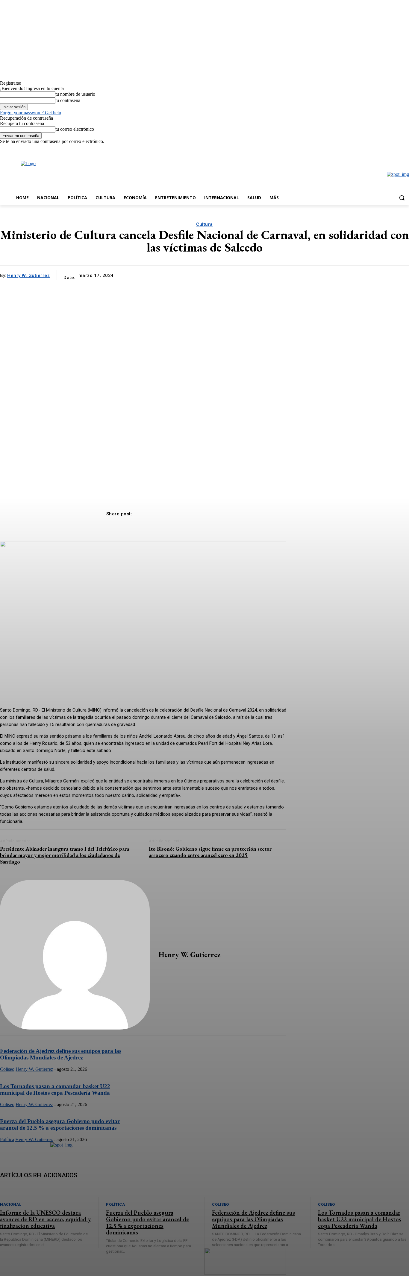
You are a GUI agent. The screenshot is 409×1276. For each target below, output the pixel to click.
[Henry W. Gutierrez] (75, 955)
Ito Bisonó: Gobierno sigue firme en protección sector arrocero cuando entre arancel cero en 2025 (210, 852)
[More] (292, 511)
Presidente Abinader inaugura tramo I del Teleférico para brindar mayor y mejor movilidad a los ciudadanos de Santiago (64, 855)
